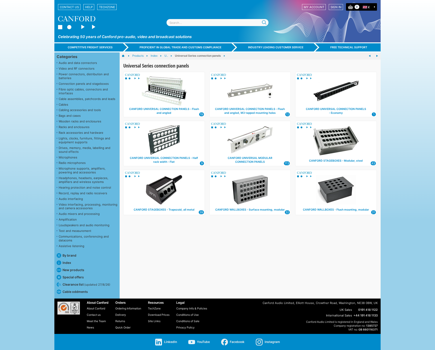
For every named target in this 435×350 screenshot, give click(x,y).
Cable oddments (75, 292)
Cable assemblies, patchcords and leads (87, 99)
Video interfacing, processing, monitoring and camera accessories (88, 206)
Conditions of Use (187, 314)
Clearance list (86, 284)
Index (67, 263)
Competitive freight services (90, 47)
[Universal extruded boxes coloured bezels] (369, 56)
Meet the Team (96, 321)
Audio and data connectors (78, 63)
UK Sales (346, 309)
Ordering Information (128, 308)
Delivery (120, 314)
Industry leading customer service (275, 47)
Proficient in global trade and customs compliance (180, 47)
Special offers (73, 277)
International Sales (339, 315)
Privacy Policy (185, 327)
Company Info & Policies (191, 308)
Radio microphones (72, 163)
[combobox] (217, 22)
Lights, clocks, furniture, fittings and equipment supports (84, 140)
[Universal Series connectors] (377, 56)
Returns (120, 321)
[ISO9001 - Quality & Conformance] (68, 308)
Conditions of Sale (187, 321)
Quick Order (122, 327)
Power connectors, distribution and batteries (84, 76)
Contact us (69, 7)
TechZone (107, 7)
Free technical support (348, 47)
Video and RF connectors (76, 68)
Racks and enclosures (74, 127)
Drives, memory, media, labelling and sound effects (84, 149)
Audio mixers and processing (79, 214)
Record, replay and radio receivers (83, 193)
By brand (69, 255)
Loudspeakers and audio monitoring (84, 225)
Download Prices (158, 314)
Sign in (336, 7)
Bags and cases (70, 115)
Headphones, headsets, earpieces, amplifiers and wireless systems (83, 180)
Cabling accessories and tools (80, 110)
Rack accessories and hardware (81, 132)
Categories (67, 56)
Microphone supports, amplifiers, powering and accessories (82, 170)
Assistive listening (71, 246)
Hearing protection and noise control (85, 187)
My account (314, 7)
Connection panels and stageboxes (84, 83)
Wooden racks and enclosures (80, 121)
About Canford (96, 308)
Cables (63, 104)
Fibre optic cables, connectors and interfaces (83, 91)
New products (73, 270)
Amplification (68, 219)
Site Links (154, 321)
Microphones (68, 157)
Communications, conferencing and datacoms (84, 238)
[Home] (125, 56)
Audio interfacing (71, 199)
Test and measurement (75, 231)
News (90, 327)
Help (89, 7)
